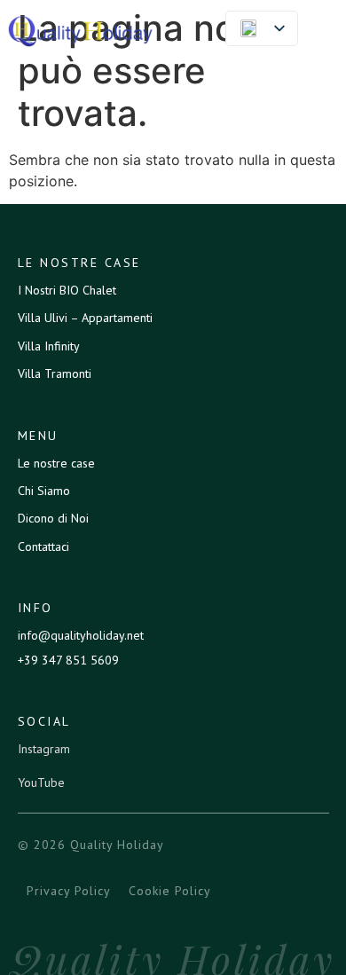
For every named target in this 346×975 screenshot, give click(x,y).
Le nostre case (56, 463)
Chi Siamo (44, 491)
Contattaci (43, 546)
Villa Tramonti (54, 373)
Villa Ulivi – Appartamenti (85, 318)
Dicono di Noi (53, 518)
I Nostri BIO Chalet (67, 290)
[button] (323, 31)
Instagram (44, 749)
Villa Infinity (49, 346)
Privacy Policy (69, 891)
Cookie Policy (170, 891)
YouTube (41, 782)
